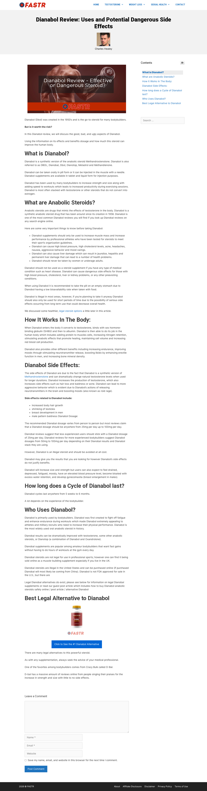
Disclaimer (149, 786)
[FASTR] (33, 4)
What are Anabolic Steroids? (158, 76)
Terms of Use (181, 786)
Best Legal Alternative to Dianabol (161, 103)
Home (96, 4)
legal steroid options (70, 311)
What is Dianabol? (153, 72)
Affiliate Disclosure (132, 786)
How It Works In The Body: (157, 81)
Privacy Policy (165, 786)
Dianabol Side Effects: (154, 85)
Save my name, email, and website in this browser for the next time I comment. (73, 760)
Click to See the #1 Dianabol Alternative (76, 644)
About (117, 786)
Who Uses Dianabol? (154, 98)
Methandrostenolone (36, 376)
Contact (180, 4)
